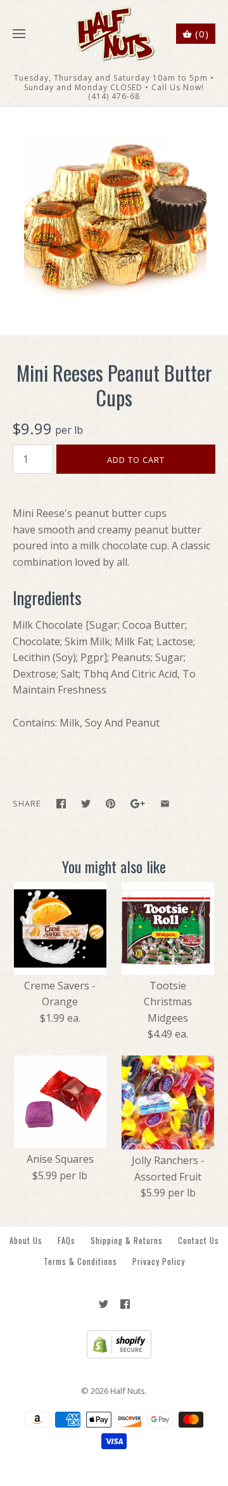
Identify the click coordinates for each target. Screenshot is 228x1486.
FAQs (66, 1241)
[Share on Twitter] (86, 803)
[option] (114, 221)
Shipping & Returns (127, 1241)
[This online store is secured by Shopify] (114, 1355)
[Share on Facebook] (61, 803)
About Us (26, 1241)
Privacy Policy (158, 1261)
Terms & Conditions (80, 1261)
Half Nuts (127, 1390)
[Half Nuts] (114, 34)
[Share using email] (165, 803)
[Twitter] (103, 1304)
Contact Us (198, 1241)
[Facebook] (125, 1304)
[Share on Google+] (137, 803)
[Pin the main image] (110, 803)
